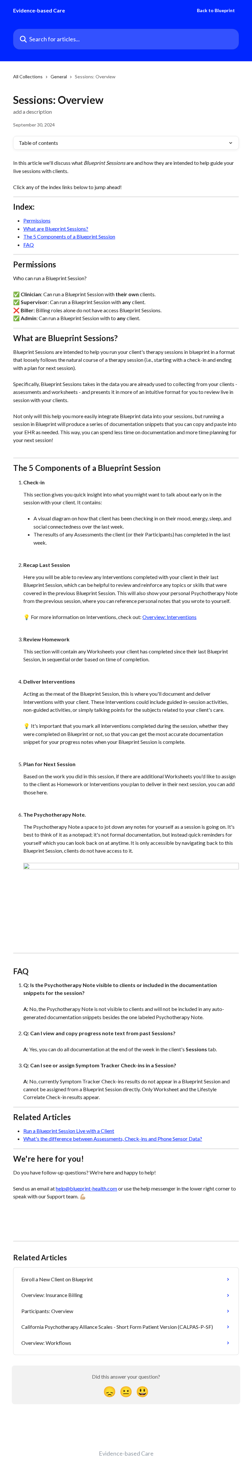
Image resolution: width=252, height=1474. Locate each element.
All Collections (28, 76)
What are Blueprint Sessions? (55, 228)
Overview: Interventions (169, 617)
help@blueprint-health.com (86, 1188)
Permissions (37, 220)
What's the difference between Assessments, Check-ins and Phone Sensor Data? (112, 1138)
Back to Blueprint (216, 10)
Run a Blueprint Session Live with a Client (68, 1131)
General (59, 76)
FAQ (28, 245)
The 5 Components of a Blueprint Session (69, 236)
